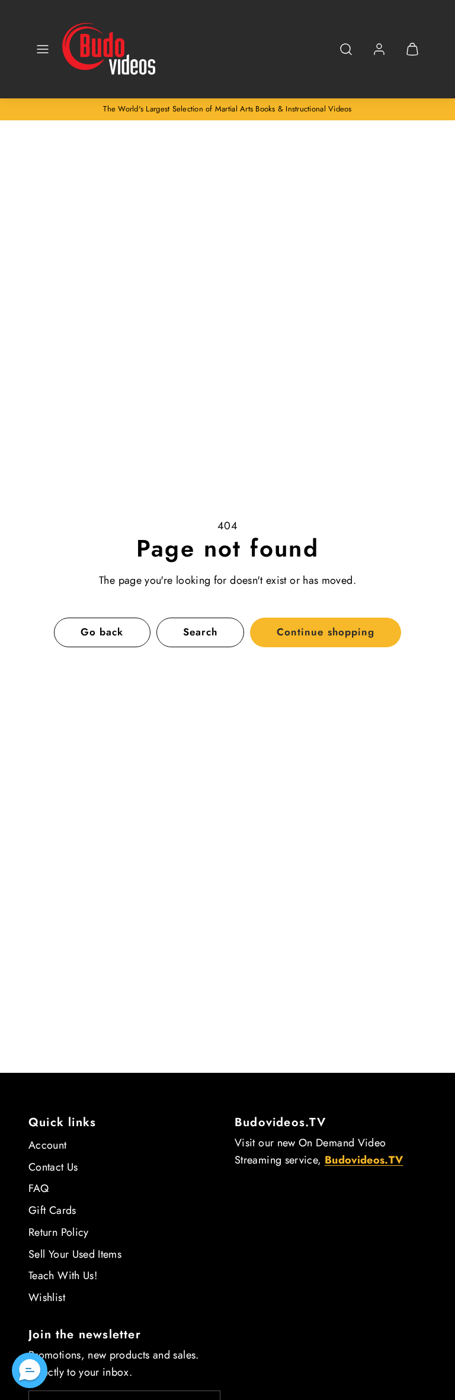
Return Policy (58, 1232)
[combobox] (346, 55)
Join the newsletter (84, 1334)
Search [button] (200, 632)
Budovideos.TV (280, 1122)
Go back (102, 632)
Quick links (62, 1122)
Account (47, 1145)
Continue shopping (325, 632)
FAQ (38, 1188)
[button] (42, 49)
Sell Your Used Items (74, 1254)
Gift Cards (52, 1210)
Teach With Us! (62, 1275)
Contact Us (53, 1167)
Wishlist (46, 1297)
